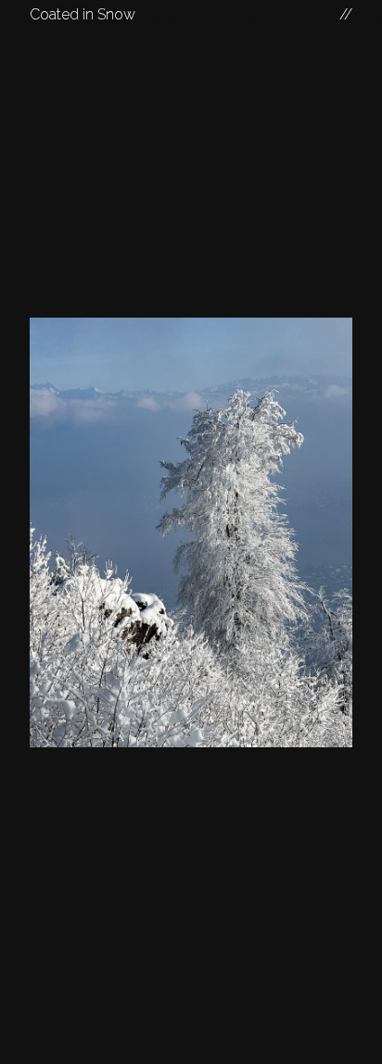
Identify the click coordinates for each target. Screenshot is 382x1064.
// (345, 14)
